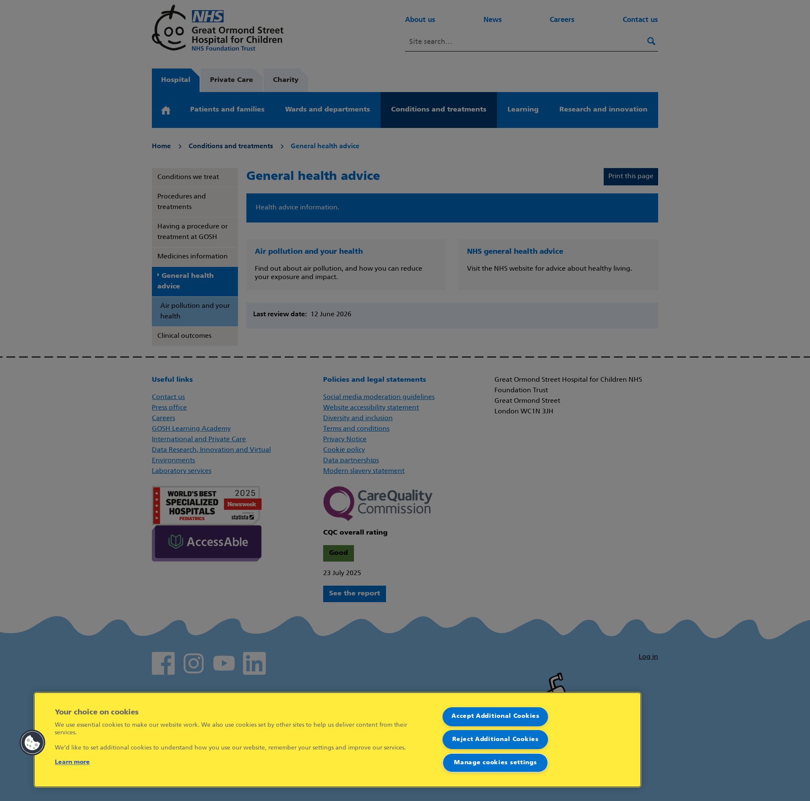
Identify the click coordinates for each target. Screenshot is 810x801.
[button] (32, 742)
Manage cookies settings (495, 763)
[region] (337, 739)
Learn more (72, 762)
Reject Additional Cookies (495, 739)
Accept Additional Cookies (495, 716)
